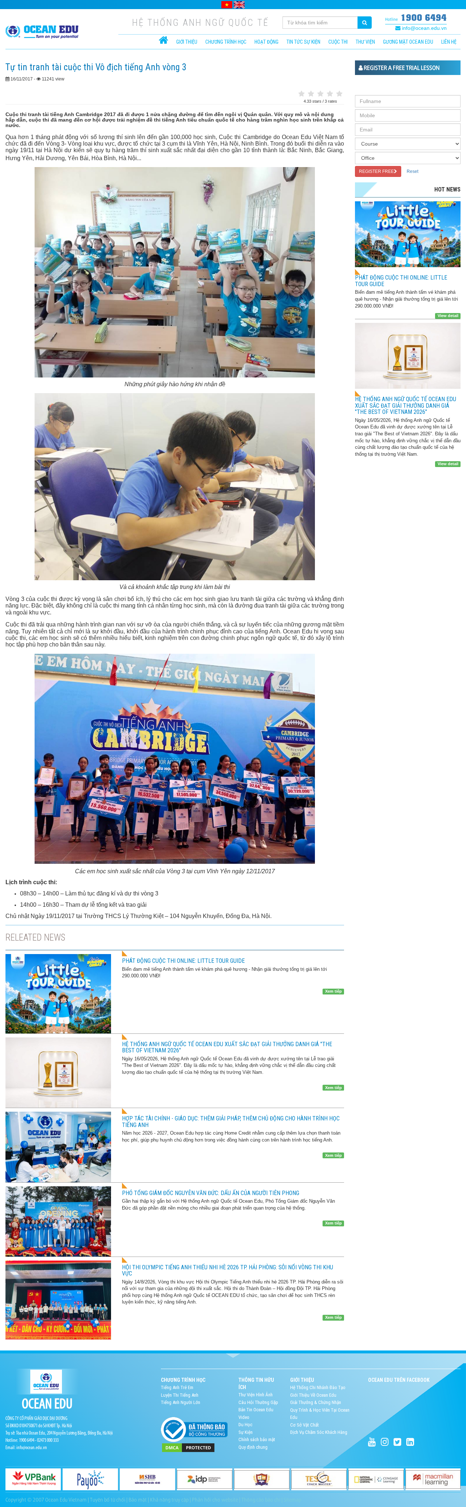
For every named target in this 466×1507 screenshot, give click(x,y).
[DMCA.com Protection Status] (188, 1447)
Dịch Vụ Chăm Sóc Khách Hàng (318, 1432)
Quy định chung (253, 1447)
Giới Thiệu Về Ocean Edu (313, 1395)
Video (243, 1417)
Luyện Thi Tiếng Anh (179, 1395)
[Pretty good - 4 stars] (330, 94)
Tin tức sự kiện (303, 42)
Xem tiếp (333, 991)
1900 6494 (423, 17)
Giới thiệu (186, 42)
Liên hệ (449, 42)
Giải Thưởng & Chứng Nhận (315, 1402)
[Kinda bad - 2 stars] (311, 94)
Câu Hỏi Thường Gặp (258, 1402)
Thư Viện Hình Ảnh (255, 1394)
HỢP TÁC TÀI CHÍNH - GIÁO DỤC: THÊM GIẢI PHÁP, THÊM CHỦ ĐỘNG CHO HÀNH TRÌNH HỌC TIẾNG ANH (231, 1121)
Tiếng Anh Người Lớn (180, 1402)
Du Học (245, 1424)
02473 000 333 (48, 1440)
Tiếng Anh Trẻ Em (177, 1387)
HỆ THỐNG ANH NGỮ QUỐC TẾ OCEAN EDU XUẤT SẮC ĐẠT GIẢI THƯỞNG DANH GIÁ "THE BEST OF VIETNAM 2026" (227, 1047)
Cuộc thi (338, 42)
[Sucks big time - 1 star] (301, 94)
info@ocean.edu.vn (423, 28)
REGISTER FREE (376, 171)
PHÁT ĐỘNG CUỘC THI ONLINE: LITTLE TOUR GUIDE (183, 960)
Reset (412, 171)
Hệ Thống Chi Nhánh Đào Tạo (317, 1387)
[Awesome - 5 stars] (339, 94)
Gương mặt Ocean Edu (408, 42)
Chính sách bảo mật (256, 1439)
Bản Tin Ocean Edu (255, 1409)
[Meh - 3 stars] (320, 94)
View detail (448, 315)
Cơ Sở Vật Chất (304, 1425)
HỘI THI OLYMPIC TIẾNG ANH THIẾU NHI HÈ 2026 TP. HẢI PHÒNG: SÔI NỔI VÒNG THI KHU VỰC (227, 1270)
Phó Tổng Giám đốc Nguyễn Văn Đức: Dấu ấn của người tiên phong (210, 1193)
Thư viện (365, 42)
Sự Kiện (245, 1432)
